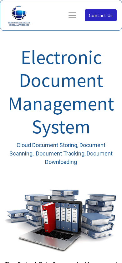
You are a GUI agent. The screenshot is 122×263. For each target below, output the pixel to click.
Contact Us (101, 15)
